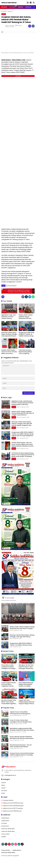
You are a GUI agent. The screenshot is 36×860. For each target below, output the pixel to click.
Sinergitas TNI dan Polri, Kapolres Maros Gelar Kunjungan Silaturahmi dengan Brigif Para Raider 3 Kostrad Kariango (26, 666)
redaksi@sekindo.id (10, 775)
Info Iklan (4, 823)
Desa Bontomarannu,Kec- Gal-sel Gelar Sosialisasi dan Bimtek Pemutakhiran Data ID (21, 746)
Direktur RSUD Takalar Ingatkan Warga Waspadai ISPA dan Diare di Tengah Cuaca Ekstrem (26, 316)
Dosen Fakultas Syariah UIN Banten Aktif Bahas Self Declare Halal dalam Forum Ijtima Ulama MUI (21, 737)
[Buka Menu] (31, 3)
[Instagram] (15, 844)
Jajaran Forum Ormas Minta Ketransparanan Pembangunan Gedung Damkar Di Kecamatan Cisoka (22, 712)
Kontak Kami (5, 826)
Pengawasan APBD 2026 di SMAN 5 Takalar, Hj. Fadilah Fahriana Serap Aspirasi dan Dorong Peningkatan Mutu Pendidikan (26, 334)
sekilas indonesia (9, 25)
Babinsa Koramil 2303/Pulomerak (13, 803)
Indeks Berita (5, 818)
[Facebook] (22, 296)
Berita (21, 679)
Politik (3, 793)
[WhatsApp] (33, 296)
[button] (28, 3)
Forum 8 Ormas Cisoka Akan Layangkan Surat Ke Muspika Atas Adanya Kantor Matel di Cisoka (20, 721)
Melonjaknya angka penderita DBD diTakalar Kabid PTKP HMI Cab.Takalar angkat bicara (22, 729)
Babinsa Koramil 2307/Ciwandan (13, 808)
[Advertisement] (18, 152)
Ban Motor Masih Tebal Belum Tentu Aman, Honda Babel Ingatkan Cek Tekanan (8, 702)
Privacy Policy (5, 834)
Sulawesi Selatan (8, 800)
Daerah (3, 14)
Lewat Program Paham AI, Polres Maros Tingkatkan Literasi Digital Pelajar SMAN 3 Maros (8, 684)
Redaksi (3, 837)
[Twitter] (26, 296)
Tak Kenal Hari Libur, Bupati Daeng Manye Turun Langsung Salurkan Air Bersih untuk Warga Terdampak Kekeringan (26, 351)
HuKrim (3, 788)
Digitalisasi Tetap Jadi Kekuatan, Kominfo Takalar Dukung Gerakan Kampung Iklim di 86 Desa (9, 316)
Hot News (4, 790)
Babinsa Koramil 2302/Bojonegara (13, 806)
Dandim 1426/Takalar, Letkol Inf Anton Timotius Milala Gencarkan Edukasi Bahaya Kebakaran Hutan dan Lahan (9, 351)
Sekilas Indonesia (9, 3)
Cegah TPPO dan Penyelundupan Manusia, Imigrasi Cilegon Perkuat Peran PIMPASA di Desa (27, 702)
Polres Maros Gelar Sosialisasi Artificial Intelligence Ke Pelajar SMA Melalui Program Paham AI (8, 666)
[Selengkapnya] (18, 597)
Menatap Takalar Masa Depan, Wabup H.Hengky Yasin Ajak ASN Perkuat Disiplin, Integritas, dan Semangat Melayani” (9, 334)
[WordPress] (12, 844)
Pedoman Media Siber (8, 829)
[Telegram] (29, 296)
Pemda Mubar (12, 285)
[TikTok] (22, 844)
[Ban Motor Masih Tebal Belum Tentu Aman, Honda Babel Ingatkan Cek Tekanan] (9, 693)
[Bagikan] (33, 26)
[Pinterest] (9, 844)
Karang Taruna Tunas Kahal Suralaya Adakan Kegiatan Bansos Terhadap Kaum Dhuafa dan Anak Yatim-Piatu (22, 754)
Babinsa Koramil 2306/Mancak (12, 811)
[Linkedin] (19, 844)
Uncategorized (6, 661)
